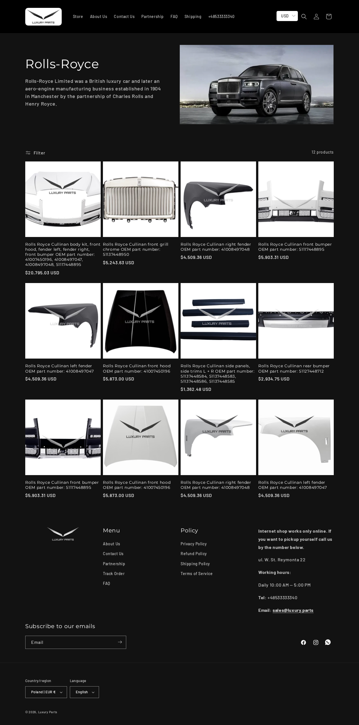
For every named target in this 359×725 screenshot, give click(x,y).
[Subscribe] (120, 642)
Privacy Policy (194, 543)
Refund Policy (194, 553)
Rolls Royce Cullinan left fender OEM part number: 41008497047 (59, 368)
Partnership (114, 563)
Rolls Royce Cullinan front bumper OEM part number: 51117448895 (295, 247)
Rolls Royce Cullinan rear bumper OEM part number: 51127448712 (294, 368)
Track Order (114, 573)
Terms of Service (197, 573)
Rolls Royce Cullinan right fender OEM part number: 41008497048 (216, 247)
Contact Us (113, 553)
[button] (304, 16)
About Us (111, 543)
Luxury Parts (47, 712)
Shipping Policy (195, 563)
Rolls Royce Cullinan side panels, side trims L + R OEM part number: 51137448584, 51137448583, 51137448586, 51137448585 (218, 373)
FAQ (106, 583)
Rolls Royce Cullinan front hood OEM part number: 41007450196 (137, 368)
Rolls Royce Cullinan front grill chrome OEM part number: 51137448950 (136, 249)
